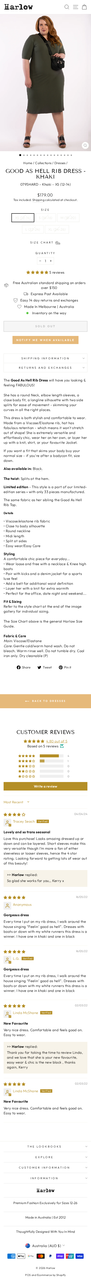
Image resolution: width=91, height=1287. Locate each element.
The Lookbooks (44, 1146)
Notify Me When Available (45, 340)
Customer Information (44, 1167)
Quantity (45, 253)
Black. (38, 468)
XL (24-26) (57, 229)
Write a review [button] (45, 786)
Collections (43, 163)
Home (27, 163)
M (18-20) (68, 217)
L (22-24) (32, 229)
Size (45, 209)
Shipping (38, 200)
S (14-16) (45, 217)
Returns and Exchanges (45, 367)
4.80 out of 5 (56, 741)
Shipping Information (45, 358)
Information (44, 1178)
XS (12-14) (23, 217)
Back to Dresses (48, 701)
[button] (37, 272)
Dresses (60, 163)
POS (28, 1275)
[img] (14, 814)
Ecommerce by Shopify (51, 1275)
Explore (44, 1157)
